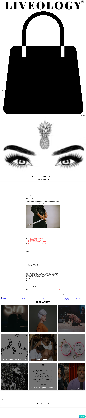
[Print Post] (35, 286)
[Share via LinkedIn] (31, 286)
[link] (43, 63)
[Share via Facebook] (26, 286)
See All (63, 294)
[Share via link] (33, 286)
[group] (43, 299)
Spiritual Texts (32, 283)
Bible (28, 283)
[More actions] (59, 195)
